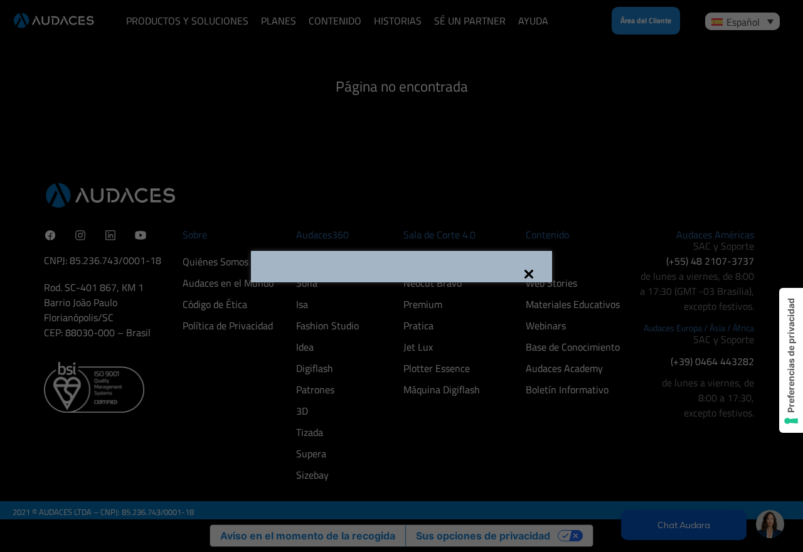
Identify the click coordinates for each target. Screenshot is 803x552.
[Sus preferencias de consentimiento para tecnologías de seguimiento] (791, 360)
